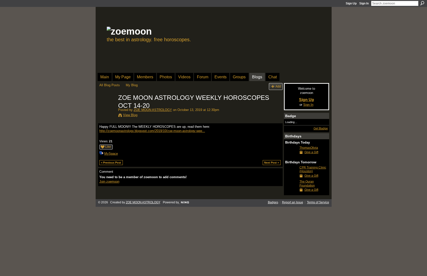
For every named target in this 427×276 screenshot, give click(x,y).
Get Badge (321, 128)
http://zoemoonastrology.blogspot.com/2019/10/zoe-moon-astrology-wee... (152, 131)
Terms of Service (318, 202)
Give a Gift (311, 152)
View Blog (130, 115)
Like (108, 147)
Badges (273, 202)
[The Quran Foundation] (291, 190)
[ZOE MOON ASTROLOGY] (107, 108)
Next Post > (271, 162)
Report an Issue (292, 202)
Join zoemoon (109, 181)
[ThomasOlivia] (291, 157)
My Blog (132, 85)
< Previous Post (111, 162)
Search (422, 3)
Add (278, 86)
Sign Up (351, 3)
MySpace (111, 153)
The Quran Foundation (307, 183)
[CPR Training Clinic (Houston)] (291, 176)
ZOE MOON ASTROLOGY (153, 110)
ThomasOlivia (308, 147)
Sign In (364, 3)
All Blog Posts (109, 85)
